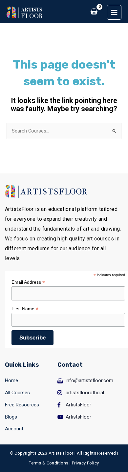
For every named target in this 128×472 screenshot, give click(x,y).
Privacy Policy (85, 463)
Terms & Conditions (48, 463)
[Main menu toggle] (114, 12)
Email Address (28, 282)
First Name (24, 309)
